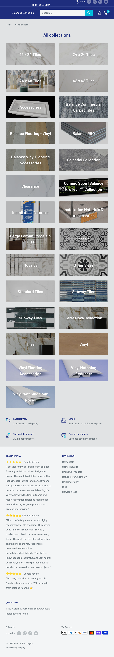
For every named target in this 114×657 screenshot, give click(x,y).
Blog (64, 486)
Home (9, 24)
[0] (105, 13)
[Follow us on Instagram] (25, 633)
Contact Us (68, 461)
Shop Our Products (72, 471)
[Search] (89, 13)
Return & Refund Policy (74, 476)
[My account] (99, 13)
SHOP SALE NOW (41, 4)
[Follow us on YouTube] (36, 633)
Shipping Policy (70, 481)
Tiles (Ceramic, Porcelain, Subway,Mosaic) (28, 608)
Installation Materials (17, 613)
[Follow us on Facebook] (19, 633)
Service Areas (69, 491)
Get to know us (70, 466)
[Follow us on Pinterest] (30, 633)
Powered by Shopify (15, 647)
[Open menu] (7, 13)
